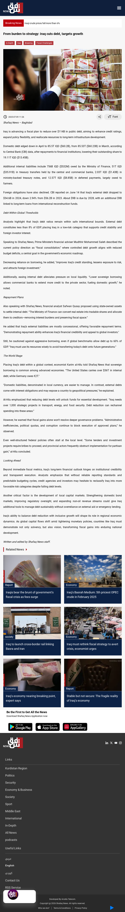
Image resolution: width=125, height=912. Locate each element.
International (13, 818)
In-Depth (9, 43)
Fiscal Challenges (44, 43)
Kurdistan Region (16, 768)
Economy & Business (18, 789)
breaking (29, 43)
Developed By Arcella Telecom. (62, 899)
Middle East (12, 811)
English (9, 866)
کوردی (8, 873)
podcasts (11, 839)
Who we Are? (43, 908)
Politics (9, 775)
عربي (8, 859)
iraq (19, 43)
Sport (8, 804)
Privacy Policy (81, 908)
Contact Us (12, 880)
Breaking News (13, 23)
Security (10, 782)
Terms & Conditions (62, 908)
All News (11, 832)
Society (10, 797)
